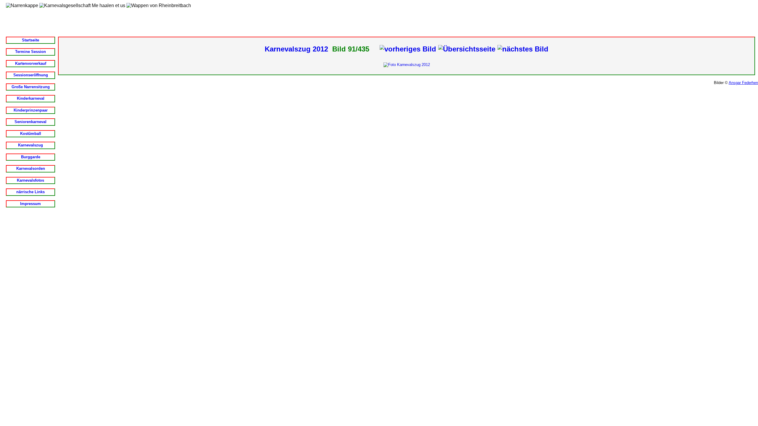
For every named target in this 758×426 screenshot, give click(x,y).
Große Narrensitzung (31, 87)
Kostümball (30, 133)
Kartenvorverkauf (30, 63)
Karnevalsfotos (30, 180)
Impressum (30, 203)
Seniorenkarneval (30, 122)
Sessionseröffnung (30, 75)
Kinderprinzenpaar (31, 110)
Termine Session (30, 51)
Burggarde (30, 157)
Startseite (30, 40)
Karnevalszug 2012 (296, 49)
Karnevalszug (30, 145)
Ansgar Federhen (743, 82)
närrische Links (30, 192)
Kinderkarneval (30, 98)
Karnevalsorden (30, 168)
